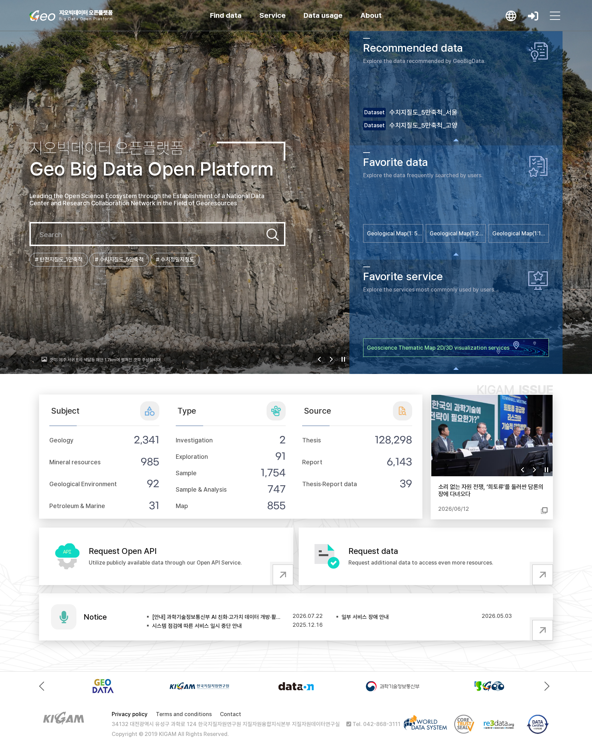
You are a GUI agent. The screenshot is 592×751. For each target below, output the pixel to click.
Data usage (323, 15)
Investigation (194, 440)
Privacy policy (130, 714)
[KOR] (511, 15)
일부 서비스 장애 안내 (365, 617)
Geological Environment (83, 484)
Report (312, 462)
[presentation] (43, 686)
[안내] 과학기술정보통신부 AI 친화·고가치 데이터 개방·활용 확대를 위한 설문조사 (217, 617)
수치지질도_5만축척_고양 (423, 125)
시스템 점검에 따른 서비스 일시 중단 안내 (197, 626)
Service (272, 15)
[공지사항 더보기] (541, 628)
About (371, 15)
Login (533, 15)
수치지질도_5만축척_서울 (423, 112)
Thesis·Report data (329, 484)
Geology (61, 440)
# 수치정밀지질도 (175, 259)
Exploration (192, 456)
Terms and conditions (184, 714)
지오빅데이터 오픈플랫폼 (71, 16)
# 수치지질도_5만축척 (119, 259)
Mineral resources (75, 462)
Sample (186, 473)
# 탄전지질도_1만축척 (59, 259)
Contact (230, 714)
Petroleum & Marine (77, 505)
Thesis (311, 440)
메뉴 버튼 (555, 15)
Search (272, 234)
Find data (226, 15)
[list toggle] (456, 139)
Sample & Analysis (201, 489)
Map (182, 505)
